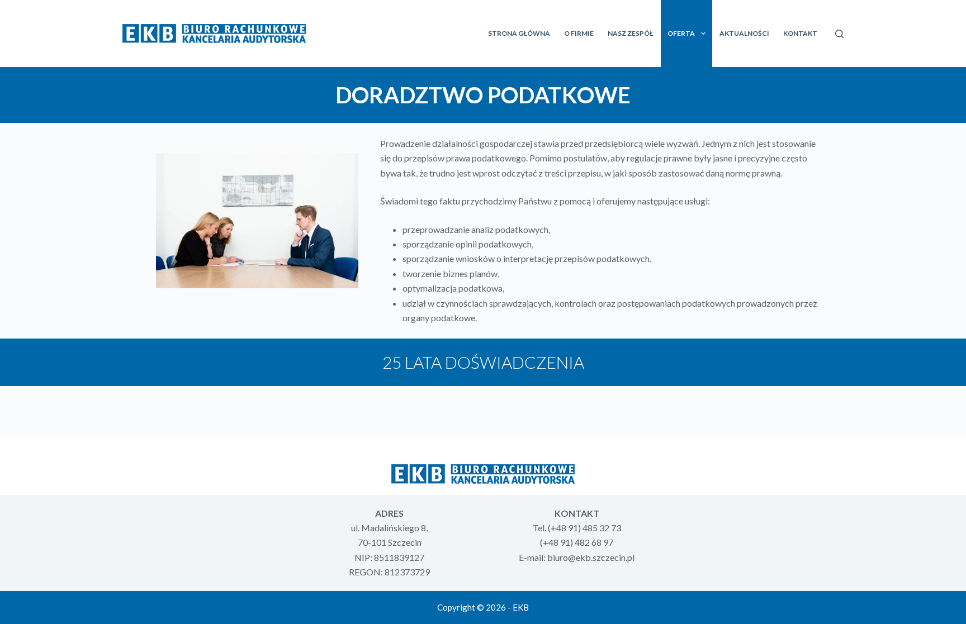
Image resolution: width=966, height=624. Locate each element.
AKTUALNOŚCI (744, 33)
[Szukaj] (839, 34)
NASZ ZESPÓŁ (631, 33)
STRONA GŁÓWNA (519, 33)
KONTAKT (800, 33)
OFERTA (681, 33)
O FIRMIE (579, 33)
